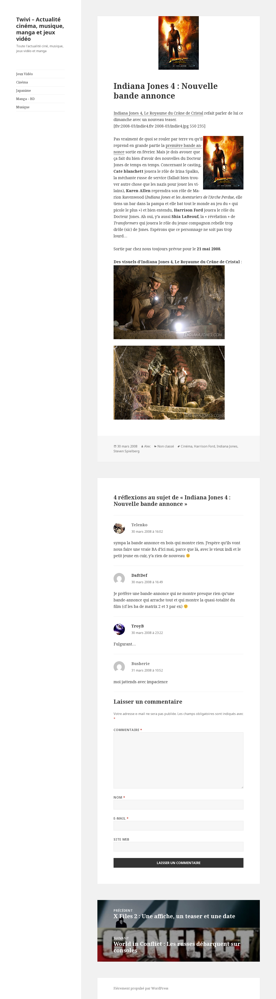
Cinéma (22, 82)
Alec (147, 446)
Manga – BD (25, 99)
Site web (121, 839)
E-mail (121, 818)
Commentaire (128, 730)
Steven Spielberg (126, 451)
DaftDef (139, 575)
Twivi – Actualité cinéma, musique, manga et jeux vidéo (40, 29)
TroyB (137, 626)
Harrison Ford (204, 446)
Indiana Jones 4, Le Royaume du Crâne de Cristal (158, 113)
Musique (22, 107)
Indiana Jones (227, 446)
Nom (119, 797)
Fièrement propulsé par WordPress (141, 988)
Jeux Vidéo (24, 74)
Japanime (23, 90)
